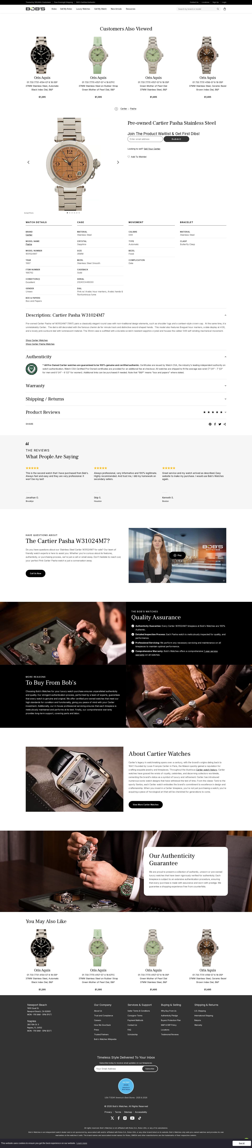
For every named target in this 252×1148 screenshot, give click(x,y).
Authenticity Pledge (169, 1015)
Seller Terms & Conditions (139, 1011)
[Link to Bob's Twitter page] (112, 1118)
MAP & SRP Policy (169, 1025)
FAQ (129, 1030)
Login (224, 2)
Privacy (108, 1112)
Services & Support (140, 1004)
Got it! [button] (242, 1143)
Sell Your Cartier (152, 148)
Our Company (102, 1004)
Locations (205, 2)
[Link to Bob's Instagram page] (125, 1118)
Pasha (29, 244)
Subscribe (149, 1069)
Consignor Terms (135, 1015)
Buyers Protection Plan (171, 1020)
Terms (118, 1112)
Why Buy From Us (168, 1011)
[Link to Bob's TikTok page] (140, 1118)
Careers (97, 1020)
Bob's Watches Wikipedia (105, 1039)
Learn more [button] (82, 1143)
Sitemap (128, 1112)
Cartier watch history (206, 769)
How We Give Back (102, 1025)
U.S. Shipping (200, 1011)
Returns (197, 1020)
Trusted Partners (101, 1034)
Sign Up (216, 2)
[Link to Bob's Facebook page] (119, 1118)
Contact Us (194, 2)
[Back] (116, 108)
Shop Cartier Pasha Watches (40, 344)
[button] (118, 162)
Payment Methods (135, 1020)
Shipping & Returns (206, 1004)
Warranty (198, 1025)
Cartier (29, 235)
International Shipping (203, 1015)
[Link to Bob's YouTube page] (132, 1118)
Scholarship (133, 1034)
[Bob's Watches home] (35, 8)
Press (96, 1030)
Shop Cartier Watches (37, 340)
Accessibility (141, 1112)
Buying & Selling (171, 1004)
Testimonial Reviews (170, 1034)
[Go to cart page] (224, 8)
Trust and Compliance (103, 1015)
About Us (98, 1011)
